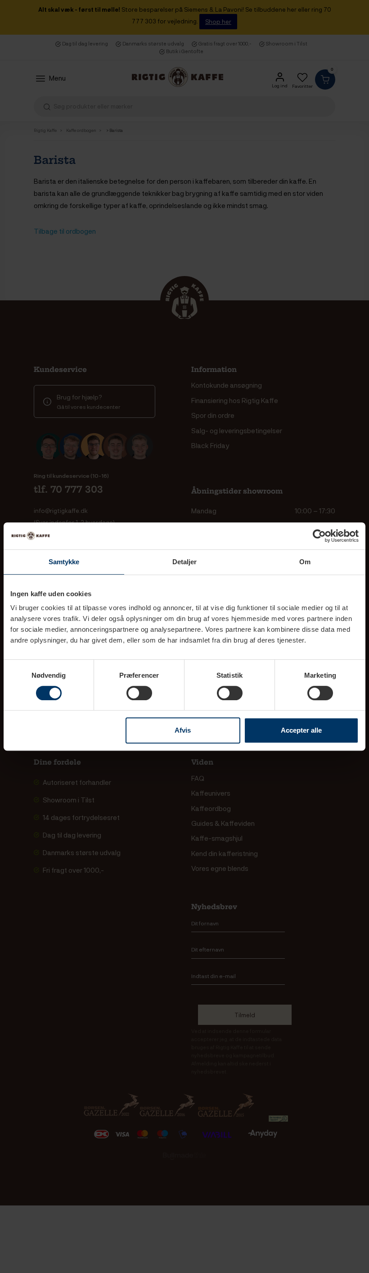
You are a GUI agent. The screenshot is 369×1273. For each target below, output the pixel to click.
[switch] (139, 693)
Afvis (183, 730)
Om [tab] (304, 562)
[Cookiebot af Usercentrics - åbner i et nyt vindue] (319, 536)
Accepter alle (301, 730)
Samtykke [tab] (64, 562)
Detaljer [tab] (184, 562)
